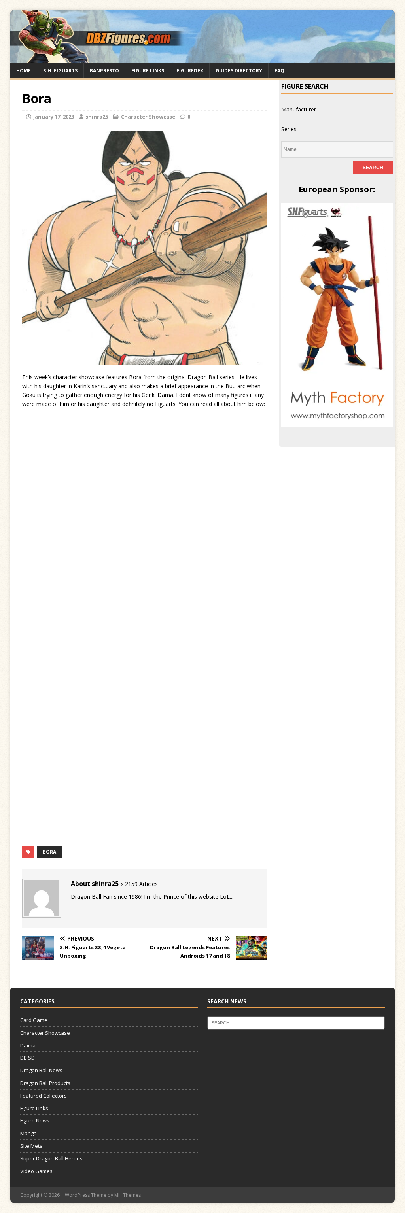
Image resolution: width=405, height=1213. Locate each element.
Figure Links (147, 70)
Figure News (34, 1120)
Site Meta (31, 1145)
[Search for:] (296, 1022)
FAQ (279, 70)
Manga (28, 1133)
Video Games (36, 1171)
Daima (28, 1045)
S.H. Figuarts (60, 70)
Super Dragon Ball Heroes (51, 1158)
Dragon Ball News (41, 1070)
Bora (49, 851)
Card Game (33, 1020)
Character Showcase (148, 116)
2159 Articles (141, 884)
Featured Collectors (43, 1095)
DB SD (27, 1057)
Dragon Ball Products (45, 1082)
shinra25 (96, 116)
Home (23, 70)
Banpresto (104, 70)
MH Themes (127, 1195)
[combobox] (298, 109)
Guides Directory (239, 70)
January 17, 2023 (53, 116)
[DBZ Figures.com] (202, 58)
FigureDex (189, 70)
